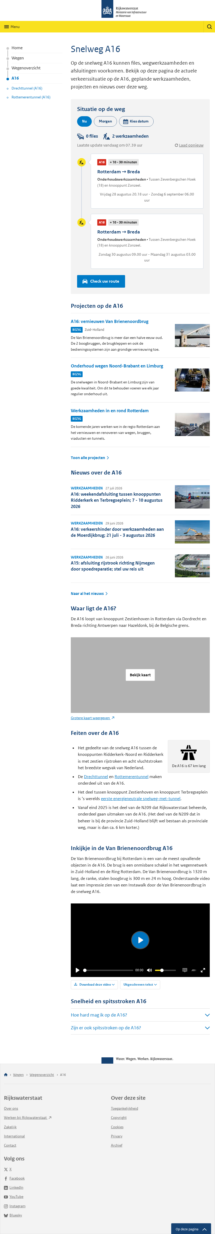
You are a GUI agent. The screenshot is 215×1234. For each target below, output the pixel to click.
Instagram (17, 1206)
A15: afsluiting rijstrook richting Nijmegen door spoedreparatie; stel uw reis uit (113, 566)
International (14, 1136)
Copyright (119, 1117)
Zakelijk (10, 1127)
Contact (10, 1145)
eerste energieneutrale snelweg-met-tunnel (140, 798)
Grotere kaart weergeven (91, 718)
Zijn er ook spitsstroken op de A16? (106, 1028)
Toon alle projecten (88, 457)
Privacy (116, 1136)
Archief (116, 1145)
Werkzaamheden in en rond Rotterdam (110, 411)
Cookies (117, 1127)
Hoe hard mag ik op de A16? (99, 1015)
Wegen (18, 58)
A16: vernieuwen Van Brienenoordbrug (109, 321)
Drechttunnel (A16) (27, 88)
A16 (15, 78)
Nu (84, 121)
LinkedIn (16, 1187)
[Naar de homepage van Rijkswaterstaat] (107, 10)
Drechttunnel (96, 776)
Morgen (105, 121)
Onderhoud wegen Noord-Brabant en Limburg (117, 366)
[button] (136, 121)
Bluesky (15, 1215)
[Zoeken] (209, 26)
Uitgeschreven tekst (138, 984)
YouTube (16, 1196)
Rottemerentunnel (131, 776)
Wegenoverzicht (26, 68)
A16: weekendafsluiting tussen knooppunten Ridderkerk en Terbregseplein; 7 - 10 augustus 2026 (117, 500)
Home (17, 48)
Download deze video (95, 984)
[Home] (6, 1075)
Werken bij (25, 1117)
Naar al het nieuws (87, 593)
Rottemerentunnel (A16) (31, 97)
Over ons (11, 1108)
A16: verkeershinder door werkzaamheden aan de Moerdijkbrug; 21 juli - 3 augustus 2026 (117, 532)
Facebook (17, 1178)
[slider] (108, 970)
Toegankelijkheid (124, 1108)
